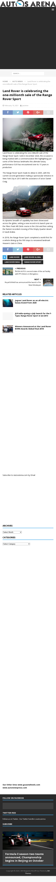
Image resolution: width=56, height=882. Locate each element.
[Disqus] (28, 371)
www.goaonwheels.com (29, 784)
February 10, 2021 (11, 105)
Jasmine (25, 105)
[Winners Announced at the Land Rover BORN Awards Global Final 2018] (8, 329)
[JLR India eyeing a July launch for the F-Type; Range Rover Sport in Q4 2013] (8, 316)
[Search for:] (28, 73)
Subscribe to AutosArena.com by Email (19, 475)
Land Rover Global (32, 257)
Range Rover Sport (32, 262)
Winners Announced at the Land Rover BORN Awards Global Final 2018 (33, 327)
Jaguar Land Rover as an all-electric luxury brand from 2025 (31, 301)
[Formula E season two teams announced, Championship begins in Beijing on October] (28, 840)
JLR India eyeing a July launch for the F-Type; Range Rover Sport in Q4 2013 (33, 314)
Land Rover (14, 257)
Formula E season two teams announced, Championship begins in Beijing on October (24, 857)
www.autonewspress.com (15, 787)
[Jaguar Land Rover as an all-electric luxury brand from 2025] (8, 303)
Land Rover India (12, 262)
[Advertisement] (28, 41)
